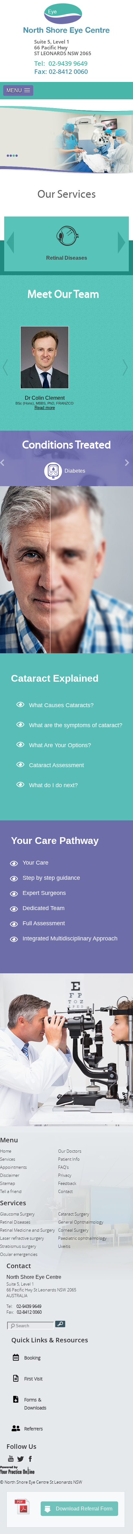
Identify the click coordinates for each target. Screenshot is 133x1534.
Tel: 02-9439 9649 (60, 63)
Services (7, 1159)
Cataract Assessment (56, 765)
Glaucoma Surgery (17, 1214)
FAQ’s (63, 1167)
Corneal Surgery (73, 1230)
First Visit (33, 1379)
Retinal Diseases (15, 1222)
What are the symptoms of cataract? (75, 725)
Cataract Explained (54, 678)
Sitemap (7, 1183)
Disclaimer (9, 1175)
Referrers (33, 1429)
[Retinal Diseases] (35, 250)
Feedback (67, 1183)
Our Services (66, 194)
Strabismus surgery (18, 1246)
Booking (32, 1358)
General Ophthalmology (80, 1222)
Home (5, 1151)
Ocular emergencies (18, 1254)
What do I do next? (53, 785)
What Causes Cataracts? (61, 705)
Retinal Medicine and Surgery (27, 1230)
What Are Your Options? (60, 745)
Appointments (13, 1167)
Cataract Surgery (73, 1214)
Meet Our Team (63, 294)
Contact (65, 1191)
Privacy (64, 1175)
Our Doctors (69, 1151)
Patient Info (69, 1159)
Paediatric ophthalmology (82, 1238)
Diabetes (34, 471)
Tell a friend (11, 1191)
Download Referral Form (84, 1508)
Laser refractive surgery (22, 1238)
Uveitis (64, 1246)
